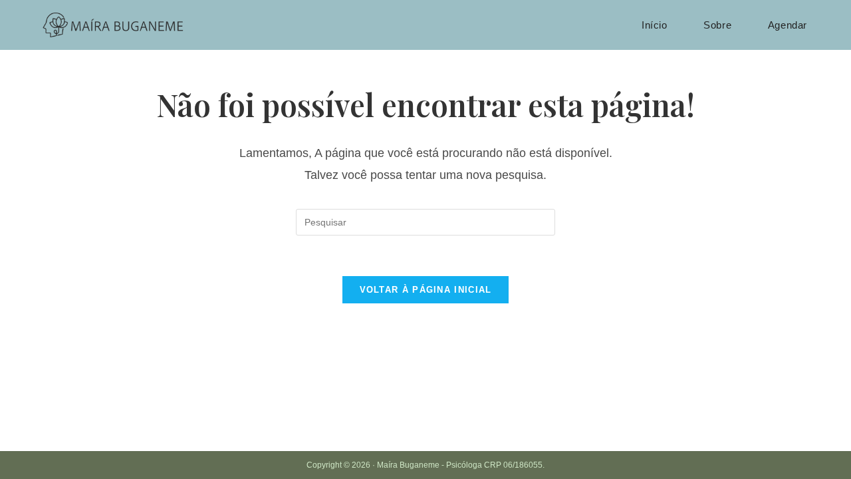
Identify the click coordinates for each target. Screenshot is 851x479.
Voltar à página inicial (426, 290)
